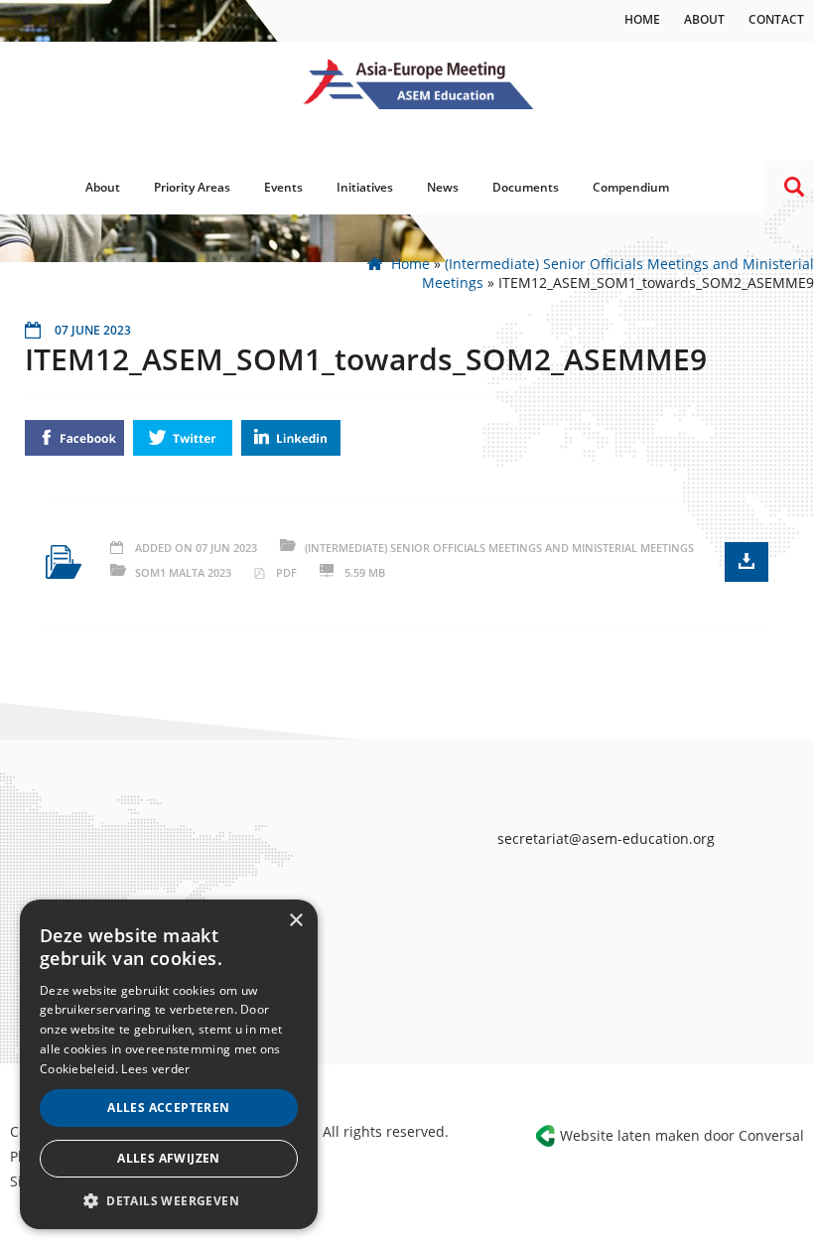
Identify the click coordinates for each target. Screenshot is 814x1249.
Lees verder (155, 1068)
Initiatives (365, 187)
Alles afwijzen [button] (168, 1158)
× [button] (295, 920)
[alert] (169, 1064)
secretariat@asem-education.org (606, 838)
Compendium (631, 187)
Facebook (74, 438)
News (443, 187)
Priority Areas (192, 187)
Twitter (182, 438)
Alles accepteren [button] (168, 1107)
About (704, 19)
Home (642, 19)
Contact (776, 19)
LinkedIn (290, 438)
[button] (169, 1199)
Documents (525, 187)
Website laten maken (630, 1135)
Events (283, 187)
